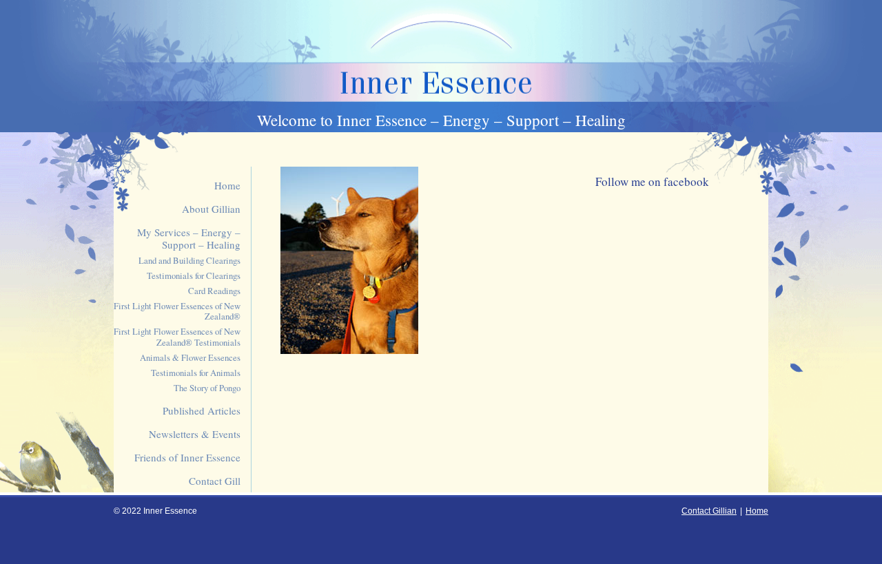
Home (227, 185)
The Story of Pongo (207, 388)
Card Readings (214, 291)
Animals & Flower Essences (190, 358)
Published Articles (201, 410)
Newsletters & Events (194, 434)
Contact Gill (214, 480)
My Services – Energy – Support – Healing (188, 238)
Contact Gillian (709, 511)
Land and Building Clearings (189, 260)
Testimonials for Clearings (193, 276)
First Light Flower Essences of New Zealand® (177, 311)
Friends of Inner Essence (187, 457)
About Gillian (211, 208)
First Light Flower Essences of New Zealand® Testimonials (177, 337)
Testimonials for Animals (195, 373)
